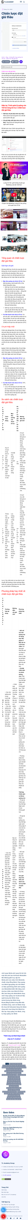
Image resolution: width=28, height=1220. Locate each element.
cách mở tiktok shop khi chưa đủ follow (14, 1071)
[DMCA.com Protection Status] (6, 1181)
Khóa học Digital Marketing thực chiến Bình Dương (12, 1128)
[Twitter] (17, 1218)
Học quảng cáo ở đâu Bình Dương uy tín (13, 1134)
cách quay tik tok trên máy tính (9, 1075)
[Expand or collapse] (25, 67)
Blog (7, 57)
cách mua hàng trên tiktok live (14, 1073)
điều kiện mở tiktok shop (13, 1090)
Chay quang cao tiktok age (14, 1080)
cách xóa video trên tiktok (14, 1078)
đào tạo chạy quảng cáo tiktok (14, 1088)
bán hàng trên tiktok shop (16, 1063)
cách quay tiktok (21, 1075)
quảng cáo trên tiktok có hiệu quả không (14, 1093)
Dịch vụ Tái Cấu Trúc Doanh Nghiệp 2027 (13, 1122)
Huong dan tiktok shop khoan (9, 1091)
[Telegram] (10, 1218)
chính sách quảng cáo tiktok (13, 1082)
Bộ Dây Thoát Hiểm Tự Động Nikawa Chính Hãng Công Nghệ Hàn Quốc (14, 1116)
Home (3, 57)
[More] (21, 61)
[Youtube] (20, 1218)
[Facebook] (7, 1218)
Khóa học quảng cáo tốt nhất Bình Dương (13, 1140)
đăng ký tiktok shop (13, 1086)
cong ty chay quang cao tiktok (14, 1084)
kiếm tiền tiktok (21, 1091)
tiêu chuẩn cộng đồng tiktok (13, 1097)
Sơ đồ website (7, 1175)
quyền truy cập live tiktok (14, 1095)
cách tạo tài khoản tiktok (13, 1076)
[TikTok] (14, 1218)
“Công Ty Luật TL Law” (14, 1045)
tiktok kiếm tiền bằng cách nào (14, 1099)
